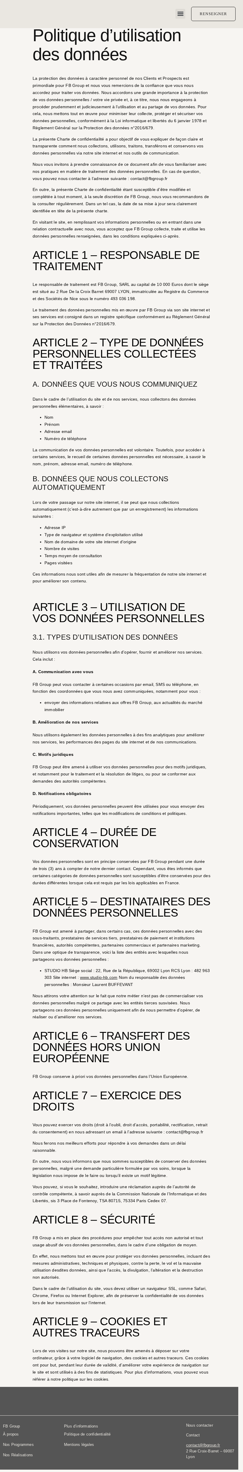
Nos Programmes (18, 1444)
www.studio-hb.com (98, 977)
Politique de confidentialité (87, 1434)
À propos (11, 1434)
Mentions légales (79, 1444)
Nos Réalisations (18, 1455)
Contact (193, 1435)
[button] (180, 14)
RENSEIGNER (213, 14)
